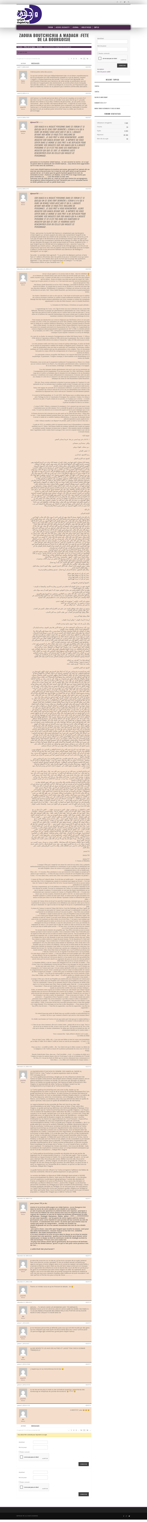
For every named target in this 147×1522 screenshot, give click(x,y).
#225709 (88, 269)
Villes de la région (29, 47)
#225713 (88, 1282)
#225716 (88, 1343)
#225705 (88, 67)
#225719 (88, 1405)
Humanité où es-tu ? (100, 103)
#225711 (88, 1198)
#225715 (88, 1323)
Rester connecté (25, 1452)
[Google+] (121, 2)
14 (81, 58)
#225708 (88, 189)
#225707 (88, 117)
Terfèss (96, 86)
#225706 (88, 93)
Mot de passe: (23, 1447)
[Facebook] (117, 2)
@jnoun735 (34, 122)
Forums (20, 47)
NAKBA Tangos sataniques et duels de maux (107, 108)
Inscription (100, 69)
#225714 (88, 1302)
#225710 (88, 1066)
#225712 (88, 1256)
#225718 (88, 1385)
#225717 (88, 1364)
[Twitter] (124, 2)
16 (87, 58)
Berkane (39, 47)
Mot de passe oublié (103, 72)
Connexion (83, 1464)
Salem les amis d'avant (101, 97)
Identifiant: (22, 1442)
